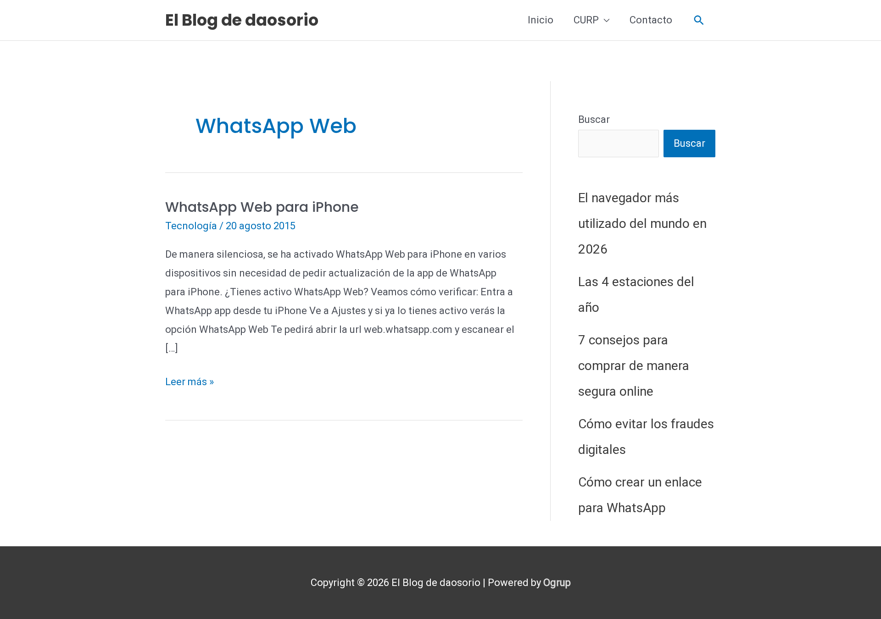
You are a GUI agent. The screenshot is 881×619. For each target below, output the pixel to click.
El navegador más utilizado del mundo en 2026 (642, 223)
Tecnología (191, 226)
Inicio (540, 20)
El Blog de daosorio (241, 20)
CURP (586, 20)
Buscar (594, 119)
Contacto (651, 20)
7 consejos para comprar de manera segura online (633, 365)
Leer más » (189, 384)
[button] (699, 20)
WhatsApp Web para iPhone (262, 207)
